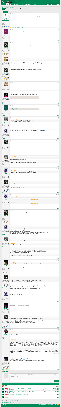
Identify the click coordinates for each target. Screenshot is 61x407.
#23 (58, 315)
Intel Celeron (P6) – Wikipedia (15, 96)
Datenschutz (51, 404)
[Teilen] (57, 13)
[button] (5, 4)
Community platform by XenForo (30, 406)
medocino (14, 10)
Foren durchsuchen (9, 5)
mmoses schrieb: (13, 181)
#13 (58, 168)
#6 (58, 82)
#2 (58, 29)
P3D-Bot (6, 389)
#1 (58, 13)
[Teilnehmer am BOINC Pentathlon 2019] (7, 53)
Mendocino (20, 83)
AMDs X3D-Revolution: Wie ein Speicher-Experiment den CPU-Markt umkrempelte (21, 385)
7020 (10, 10)
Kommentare (12, 386)
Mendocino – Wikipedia (14, 108)
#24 (58, 329)
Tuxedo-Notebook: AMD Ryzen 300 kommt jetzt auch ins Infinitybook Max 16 (20, 391)
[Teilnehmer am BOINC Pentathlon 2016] (5, 53)
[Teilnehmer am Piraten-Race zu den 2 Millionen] (3, 26)
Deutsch (5, 404)
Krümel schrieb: (13, 347)
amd (11, 10)
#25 (58, 357)
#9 (58, 117)
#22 (58, 303)
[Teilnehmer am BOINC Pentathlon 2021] (4, 272)
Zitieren (58, 25)
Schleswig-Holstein (6, 366)
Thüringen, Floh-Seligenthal (7, 39)
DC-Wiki (35, 4)
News (3, 4)
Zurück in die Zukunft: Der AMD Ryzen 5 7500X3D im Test (18, 394)
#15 (58, 194)
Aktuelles (11, 4)
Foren (7, 4)
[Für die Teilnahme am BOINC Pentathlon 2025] (6, 54)
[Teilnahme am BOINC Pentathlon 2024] (6, 272)
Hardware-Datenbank (28, 4)
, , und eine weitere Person (18, 27)
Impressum (40, 404)
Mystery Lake (7, 101)
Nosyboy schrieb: (13, 186)
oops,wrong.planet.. (6, 52)
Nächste (6, 371)
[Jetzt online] (5, 132)
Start (55, 404)
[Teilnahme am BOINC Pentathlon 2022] (4, 54)
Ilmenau (8, 312)
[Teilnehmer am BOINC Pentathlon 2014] (4, 53)
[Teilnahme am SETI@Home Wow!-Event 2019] (8, 367)
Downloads (16, 4)
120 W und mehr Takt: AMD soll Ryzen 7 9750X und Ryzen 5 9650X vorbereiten (22, 388)
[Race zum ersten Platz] (3, 367)
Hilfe (53, 404)
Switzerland (7, 137)
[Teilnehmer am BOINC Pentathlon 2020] (3, 272)
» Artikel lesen (12, 20)
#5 (58, 67)
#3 (58, 42)
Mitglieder (21, 4)
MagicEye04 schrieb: (13, 58)
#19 (58, 260)
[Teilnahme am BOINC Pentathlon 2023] (8, 26)
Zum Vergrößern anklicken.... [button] (34, 199)
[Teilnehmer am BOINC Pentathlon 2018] (7, 367)
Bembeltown (7, 126)
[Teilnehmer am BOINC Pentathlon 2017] (6, 53)
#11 (58, 140)
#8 (58, 105)
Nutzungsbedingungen (45, 404)
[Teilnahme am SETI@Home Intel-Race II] (6, 26)
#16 (58, 210)
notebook (17, 10)
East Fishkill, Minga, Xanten (6, 25)
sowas (29, 256)
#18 (58, 237)
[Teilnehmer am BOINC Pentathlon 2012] (4, 367)
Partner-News (12, 389)
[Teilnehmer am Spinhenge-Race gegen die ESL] (4, 26)
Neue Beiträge (4, 5)
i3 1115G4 (22, 266)
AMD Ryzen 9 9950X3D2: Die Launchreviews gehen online (18, 396)
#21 (58, 292)
